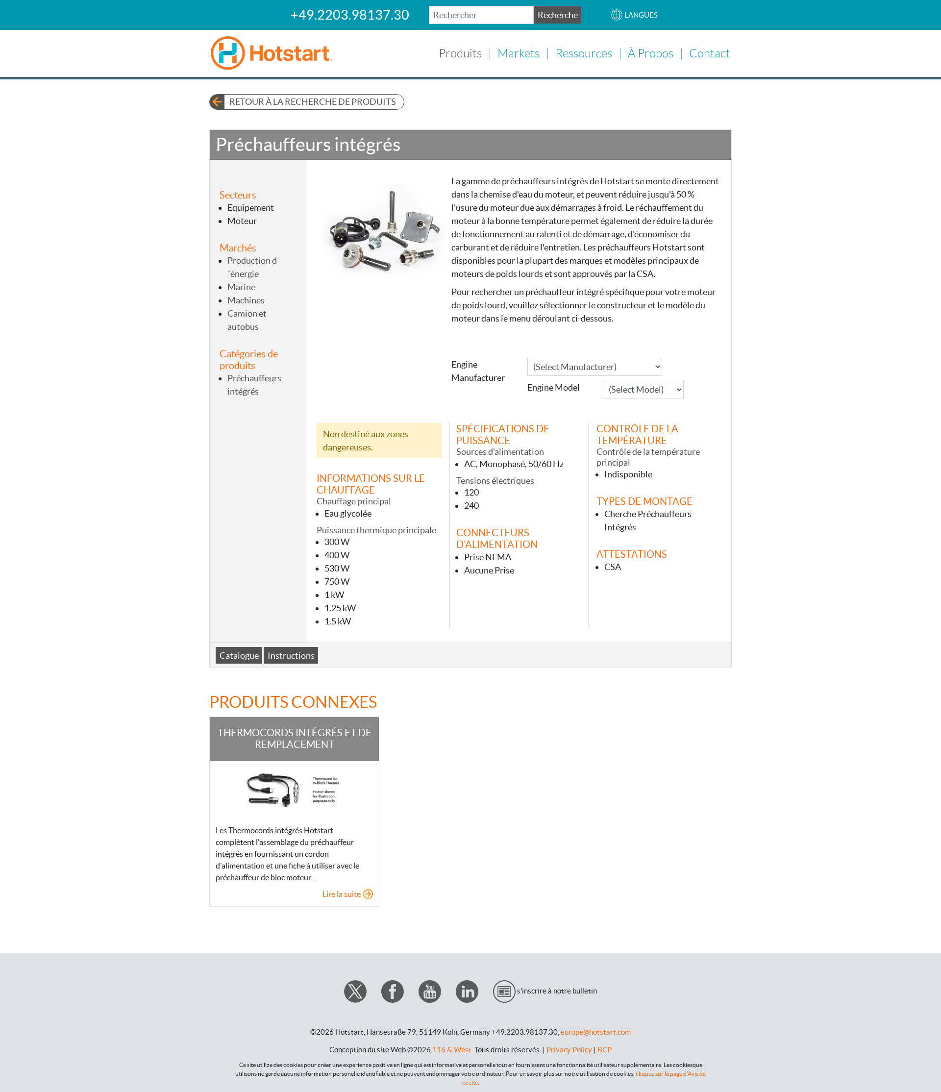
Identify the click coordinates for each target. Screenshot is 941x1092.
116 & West (451, 1049)
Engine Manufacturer (478, 371)
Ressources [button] (583, 53)
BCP (604, 1049)
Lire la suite (341, 894)
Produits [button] (460, 53)
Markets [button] (518, 53)
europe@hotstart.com (596, 1032)
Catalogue (239, 655)
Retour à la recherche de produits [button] (312, 102)
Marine (241, 287)
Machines (246, 300)
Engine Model (553, 387)
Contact (709, 53)
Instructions (291, 655)
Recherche (558, 15)
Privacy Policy (569, 1049)
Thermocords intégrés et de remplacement (294, 738)
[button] (634, 15)
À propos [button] (650, 53)
